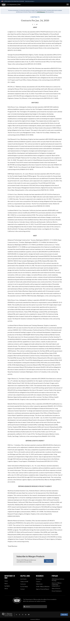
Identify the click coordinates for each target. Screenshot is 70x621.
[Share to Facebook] (32, 24)
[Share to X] (35, 24)
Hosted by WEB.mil (35, 619)
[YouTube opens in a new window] (29, 615)
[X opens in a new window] (16, 615)
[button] (68, 4)
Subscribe (48, 561)
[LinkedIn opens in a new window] (26, 615)
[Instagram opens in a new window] (23, 615)
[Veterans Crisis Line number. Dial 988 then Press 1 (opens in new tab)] (7, 614)
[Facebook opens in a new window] (20, 615)
